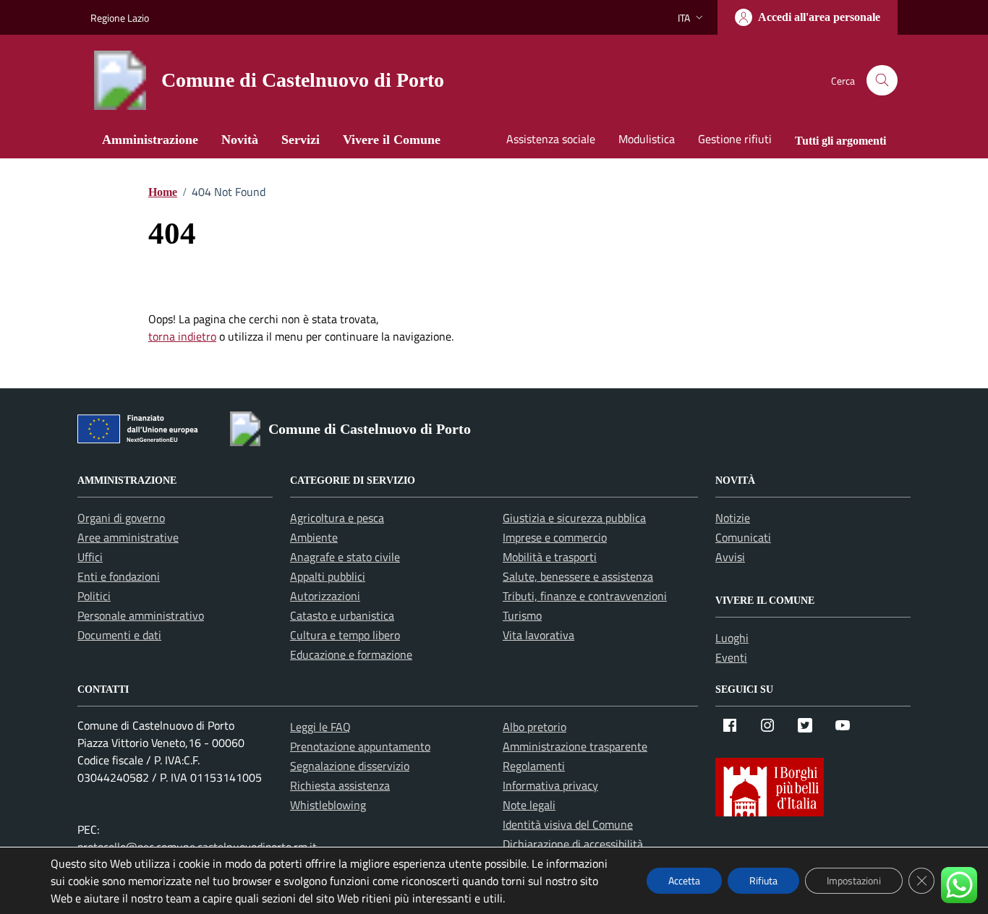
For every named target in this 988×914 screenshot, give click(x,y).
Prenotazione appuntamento (360, 746)
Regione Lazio (119, 17)
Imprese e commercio (555, 537)
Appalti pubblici (327, 576)
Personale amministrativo (140, 615)
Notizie (732, 517)
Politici (94, 596)
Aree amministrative (128, 537)
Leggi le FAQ (320, 726)
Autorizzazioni (325, 596)
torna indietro (182, 336)
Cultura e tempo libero (345, 635)
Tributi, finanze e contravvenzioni (585, 596)
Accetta (684, 880)
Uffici (90, 556)
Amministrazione (150, 139)
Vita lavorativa (538, 635)
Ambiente (314, 537)
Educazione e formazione (351, 654)
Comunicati (743, 537)
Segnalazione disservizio (349, 765)
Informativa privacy (550, 785)
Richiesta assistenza (340, 785)
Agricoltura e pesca (337, 517)
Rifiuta (763, 880)
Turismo (522, 615)
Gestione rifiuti (735, 139)
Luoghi (732, 637)
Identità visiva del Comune (568, 824)
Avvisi (730, 556)
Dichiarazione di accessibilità (573, 844)
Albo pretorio (534, 726)
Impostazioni (854, 880)
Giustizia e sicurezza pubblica (574, 517)
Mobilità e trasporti (550, 556)
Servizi (300, 139)
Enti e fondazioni (118, 576)
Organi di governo (121, 517)
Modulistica (646, 139)
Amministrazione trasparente (575, 746)
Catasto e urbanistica (342, 615)
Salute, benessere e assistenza (578, 576)
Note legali (529, 804)
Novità (239, 139)
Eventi (731, 657)
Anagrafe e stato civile (345, 556)
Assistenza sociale (550, 139)
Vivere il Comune (391, 139)
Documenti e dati (119, 635)
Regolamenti (534, 765)
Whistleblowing (328, 804)
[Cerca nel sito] (882, 80)
